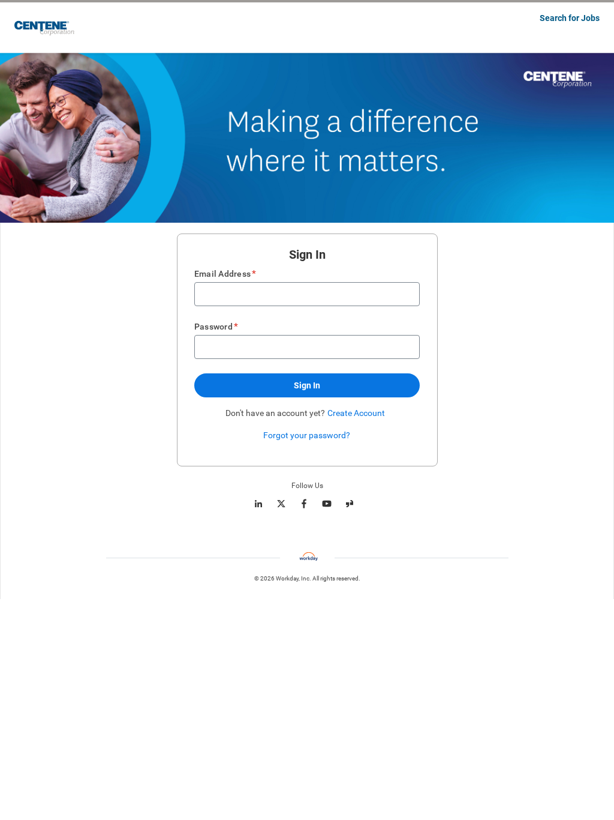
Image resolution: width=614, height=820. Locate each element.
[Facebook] (304, 503)
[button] (307, 385)
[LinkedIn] (258, 503)
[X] (281, 503)
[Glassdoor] (349, 503)
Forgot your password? (306, 435)
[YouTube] (326, 503)
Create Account (356, 413)
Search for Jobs (570, 18)
